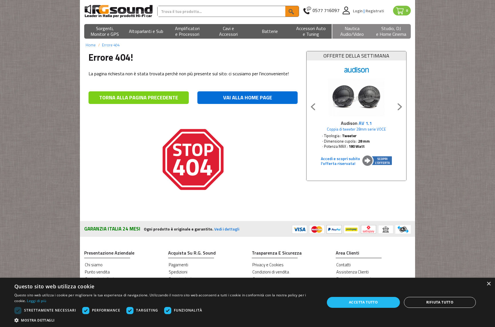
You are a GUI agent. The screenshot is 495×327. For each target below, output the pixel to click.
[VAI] (292, 11)
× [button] (488, 284)
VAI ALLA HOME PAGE (247, 97)
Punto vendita (97, 272)
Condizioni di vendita (270, 272)
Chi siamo (94, 264)
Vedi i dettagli (226, 229)
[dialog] (247, 302)
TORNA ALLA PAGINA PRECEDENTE (138, 97)
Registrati (375, 11)
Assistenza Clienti (352, 272)
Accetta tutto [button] (363, 302)
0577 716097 (326, 10)
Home (91, 45)
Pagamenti (178, 264)
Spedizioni (178, 272)
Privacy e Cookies (268, 264)
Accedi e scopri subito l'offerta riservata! (340, 160)
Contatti (343, 264)
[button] (105, 32)
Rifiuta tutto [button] (439, 302)
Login (358, 11)
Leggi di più (36, 300)
